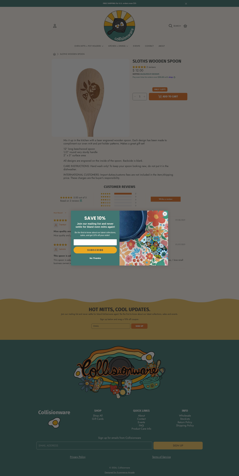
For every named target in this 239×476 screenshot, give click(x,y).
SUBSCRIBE (95, 250)
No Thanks (95, 258)
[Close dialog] (165, 214)
